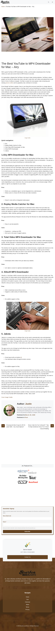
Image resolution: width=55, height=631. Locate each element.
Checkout (27, 602)
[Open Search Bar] (48, 2)
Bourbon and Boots (16, 579)
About (27, 604)
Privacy (27, 609)
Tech (26, 417)
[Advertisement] (27, 12)
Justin (28, 404)
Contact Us (27, 557)
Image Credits (27, 137)
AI (21, 357)
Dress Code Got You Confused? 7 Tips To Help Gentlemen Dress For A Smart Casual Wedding (38, 426)
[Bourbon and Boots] (5, 2)
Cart (27, 599)
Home (3, 6)
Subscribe (27, 531)
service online (9, 83)
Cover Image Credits (7, 397)
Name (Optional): (7, 515)
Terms (27, 607)
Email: (5, 521)
